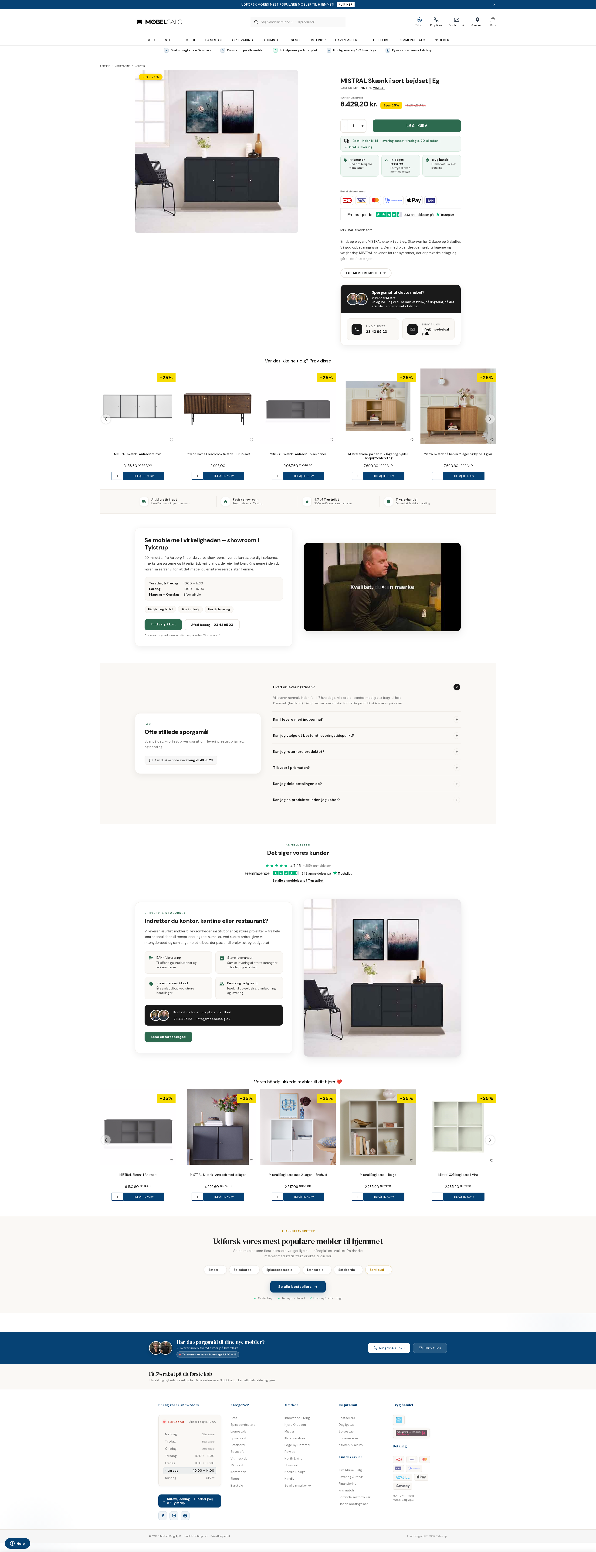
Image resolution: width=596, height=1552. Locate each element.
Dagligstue (347, 1425)
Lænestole (317, 1270)
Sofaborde (348, 1270)
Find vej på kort (163, 624)
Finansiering (347, 1484)
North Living (293, 1458)
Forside (105, 66)
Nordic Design (294, 1472)
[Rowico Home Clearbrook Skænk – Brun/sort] (218, 406)
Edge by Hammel (297, 1445)
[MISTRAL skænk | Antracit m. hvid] (138, 406)
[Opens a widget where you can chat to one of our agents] (17, 1544)
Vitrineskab (238, 1458)
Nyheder (442, 40)
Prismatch (346, 1490)
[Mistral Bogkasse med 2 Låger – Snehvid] (298, 1127)
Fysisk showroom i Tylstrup (412, 50)
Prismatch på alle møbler (245, 50)
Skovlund (291, 1465)
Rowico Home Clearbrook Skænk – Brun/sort (218, 454)
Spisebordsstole (281, 1270)
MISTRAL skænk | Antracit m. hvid (138, 454)
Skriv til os (432, 1348)
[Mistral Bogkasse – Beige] (378, 1127)
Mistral (379, 88)
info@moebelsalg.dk (435, 331)
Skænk (235, 1479)
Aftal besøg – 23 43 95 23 (212, 625)
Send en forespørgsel (168, 1037)
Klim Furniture (294, 1438)
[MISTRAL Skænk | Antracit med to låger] (218, 1127)
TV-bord (236, 1465)
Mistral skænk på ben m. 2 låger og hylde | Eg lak (458, 454)
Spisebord (238, 1438)
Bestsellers (347, 1418)
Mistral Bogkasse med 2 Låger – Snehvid (298, 1175)
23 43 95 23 (376, 331)
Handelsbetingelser (353, 1504)
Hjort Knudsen (295, 1425)
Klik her (346, 5)
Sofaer (215, 1270)
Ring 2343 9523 (392, 1348)
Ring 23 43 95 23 (200, 760)
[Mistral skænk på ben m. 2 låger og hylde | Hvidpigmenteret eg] (378, 406)
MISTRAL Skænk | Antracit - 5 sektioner (298, 454)
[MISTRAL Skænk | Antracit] (138, 1127)
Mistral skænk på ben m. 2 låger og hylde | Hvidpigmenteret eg (378, 456)
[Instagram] (173, 1515)
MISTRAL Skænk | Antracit (137, 1175)
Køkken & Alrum (351, 1445)
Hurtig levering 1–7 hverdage (354, 50)
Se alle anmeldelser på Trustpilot (298, 881)
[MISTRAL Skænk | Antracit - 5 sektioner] (298, 406)
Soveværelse (348, 1438)
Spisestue (346, 1431)
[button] (382, 586)
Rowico (289, 1452)
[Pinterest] (185, 1515)
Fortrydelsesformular (354, 1497)
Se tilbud (379, 1270)
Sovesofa (237, 1452)
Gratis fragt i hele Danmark (190, 50)
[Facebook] (162, 1515)
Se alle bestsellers (295, 1286)
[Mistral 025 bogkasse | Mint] (458, 1127)
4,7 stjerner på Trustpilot (298, 50)
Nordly (289, 1479)
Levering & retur (351, 1477)
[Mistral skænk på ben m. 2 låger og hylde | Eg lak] (458, 406)
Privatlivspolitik (220, 1536)
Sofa (233, 1418)
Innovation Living (297, 1418)
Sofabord (237, 1445)
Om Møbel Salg (350, 1470)
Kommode (238, 1472)
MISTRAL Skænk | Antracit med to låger (218, 1175)
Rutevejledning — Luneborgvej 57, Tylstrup (190, 1501)
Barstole (236, 1485)
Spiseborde (244, 1270)
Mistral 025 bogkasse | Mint (458, 1175)
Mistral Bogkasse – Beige (378, 1175)
